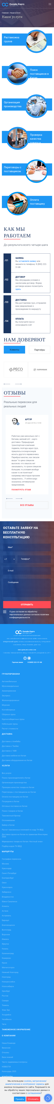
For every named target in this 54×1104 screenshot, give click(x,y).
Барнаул (5, 920)
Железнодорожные (10, 700)
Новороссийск (8, 981)
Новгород (6, 977)
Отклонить (33, 1099)
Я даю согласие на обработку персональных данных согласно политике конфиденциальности (29, 614)
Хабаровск (6, 892)
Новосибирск (8, 986)
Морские (6, 705)
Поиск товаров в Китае (12, 811)
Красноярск (7, 887)
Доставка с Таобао (10, 746)
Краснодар (6, 868)
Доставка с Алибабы (11, 741)
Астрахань (6, 915)
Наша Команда (8, 1043)
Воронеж (6, 934)
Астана (5, 911)
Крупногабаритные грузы (13, 719)
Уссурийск (6, 1015)
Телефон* (25, 559)
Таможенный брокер (11, 815)
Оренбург (6, 991)
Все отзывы (27, 505)
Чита (4, 1024)
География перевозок (11, 859)
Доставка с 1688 (9, 751)
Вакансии (6, 1048)
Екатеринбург (8, 878)
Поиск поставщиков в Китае (39, 73)
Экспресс (6, 695)
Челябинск (7, 1019)
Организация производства (14, 782)
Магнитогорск (8, 967)
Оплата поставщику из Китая (15, 797)
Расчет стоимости (10, 728)
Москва (5, 864)
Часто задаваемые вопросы (14, 1062)
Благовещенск (8, 925)
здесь (18, 289)
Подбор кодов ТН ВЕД (12, 846)
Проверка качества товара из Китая (18, 787)
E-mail (10, 570)
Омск (4, 883)
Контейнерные (8, 710)
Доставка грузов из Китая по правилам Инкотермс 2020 (25, 835)
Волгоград (6, 930)
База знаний (7, 1057)
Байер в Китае (8, 825)
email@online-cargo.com (27, 650)
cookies (27, 1081)
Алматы (5, 906)
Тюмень (5, 1005)
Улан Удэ (6, 1010)
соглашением (34, 1093)
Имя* (10, 547)
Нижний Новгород (10, 972)
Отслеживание (8, 820)
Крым (4, 963)
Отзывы (5, 1052)
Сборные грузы (9, 714)
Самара (5, 1000)
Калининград (8, 953)
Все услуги (6, 773)
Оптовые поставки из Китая (14, 806)
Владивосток (8, 897)
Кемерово (6, 958)
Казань (5, 948)
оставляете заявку (27, 261)
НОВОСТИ (6, 1066)
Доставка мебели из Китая (14, 755)
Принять (20, 1099)
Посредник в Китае (10, 801)
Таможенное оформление (16, 1029)
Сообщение (13, 582)
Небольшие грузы (10, 724)
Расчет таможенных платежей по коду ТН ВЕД (22, 830)
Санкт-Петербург (9, 873)
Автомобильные (9, 681)
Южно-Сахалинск (9, 901)
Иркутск (5, 944)
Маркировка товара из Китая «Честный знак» (22, 841)
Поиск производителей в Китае (16, 778)
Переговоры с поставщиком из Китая (19, 792)
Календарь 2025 (9, 1071)
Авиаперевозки (9, 691)
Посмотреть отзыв (21, 490)
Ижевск (5, 939)
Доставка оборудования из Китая (17, 760)
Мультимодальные (10, 686)
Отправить (27, 604)
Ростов (5, 996)
